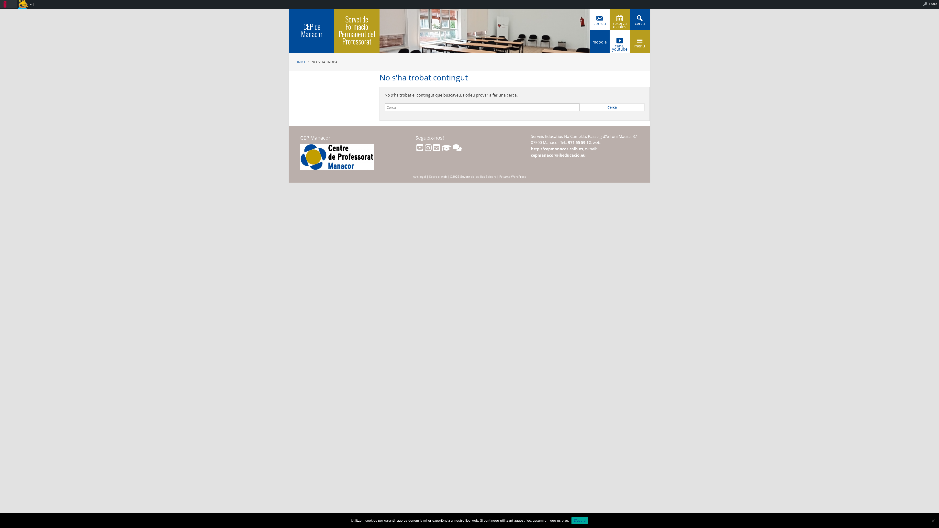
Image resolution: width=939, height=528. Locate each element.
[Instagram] (428, 148)
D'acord (580, 520)
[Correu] (436, 148)
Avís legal (419, 177)
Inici (301, 62)
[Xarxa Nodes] (457, 148)
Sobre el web (438, 177)
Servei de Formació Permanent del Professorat (357, 30)
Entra (933, 4)
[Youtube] (419, 148)
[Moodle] (446, 148)
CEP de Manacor (312, 30)
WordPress (518, 177)
